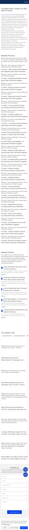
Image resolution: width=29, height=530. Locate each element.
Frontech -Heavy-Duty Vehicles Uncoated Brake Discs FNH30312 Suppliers (12, 215)
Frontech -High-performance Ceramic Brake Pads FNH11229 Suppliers (13, 97)
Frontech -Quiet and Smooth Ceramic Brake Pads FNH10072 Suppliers (13, 88)
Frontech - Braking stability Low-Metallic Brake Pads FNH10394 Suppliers (14, 115)
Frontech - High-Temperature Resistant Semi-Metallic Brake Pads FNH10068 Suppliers (14, 71)
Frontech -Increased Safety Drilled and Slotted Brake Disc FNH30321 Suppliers (14, 160)
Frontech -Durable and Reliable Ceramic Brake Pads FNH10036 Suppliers (14, 79)
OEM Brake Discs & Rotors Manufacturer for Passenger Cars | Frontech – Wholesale (12, 359)
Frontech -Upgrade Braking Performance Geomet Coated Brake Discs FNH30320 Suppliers (13, 179)
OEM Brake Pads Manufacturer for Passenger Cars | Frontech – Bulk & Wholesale (12, 384)
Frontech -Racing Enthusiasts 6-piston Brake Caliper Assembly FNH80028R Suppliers (14, 242)
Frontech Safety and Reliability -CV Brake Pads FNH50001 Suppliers (12, 142)
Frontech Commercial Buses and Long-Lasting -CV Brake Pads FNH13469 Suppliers (14, 134)
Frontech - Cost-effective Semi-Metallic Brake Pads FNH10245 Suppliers (14, 124)
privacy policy (6, 524)
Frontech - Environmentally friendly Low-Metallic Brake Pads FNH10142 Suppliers (13, 107)
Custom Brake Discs (7, 335)
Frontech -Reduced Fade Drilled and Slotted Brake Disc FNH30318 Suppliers (14, 151)
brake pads (6, 14)
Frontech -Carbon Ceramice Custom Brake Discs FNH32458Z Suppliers (13, 232)
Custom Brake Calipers (19, 335)
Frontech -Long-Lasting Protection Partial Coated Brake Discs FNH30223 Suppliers (13, 197)
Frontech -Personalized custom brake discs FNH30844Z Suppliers (13, 223)
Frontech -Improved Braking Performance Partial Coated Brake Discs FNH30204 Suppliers (14, 188)
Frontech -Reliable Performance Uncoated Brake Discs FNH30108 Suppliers (12, 206)
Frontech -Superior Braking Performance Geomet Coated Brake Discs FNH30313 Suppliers (13, 170)
